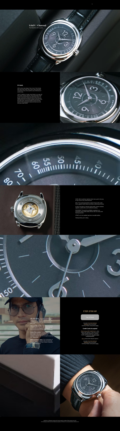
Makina (41, 328)
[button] (45, 3)
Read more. (50, 329)
